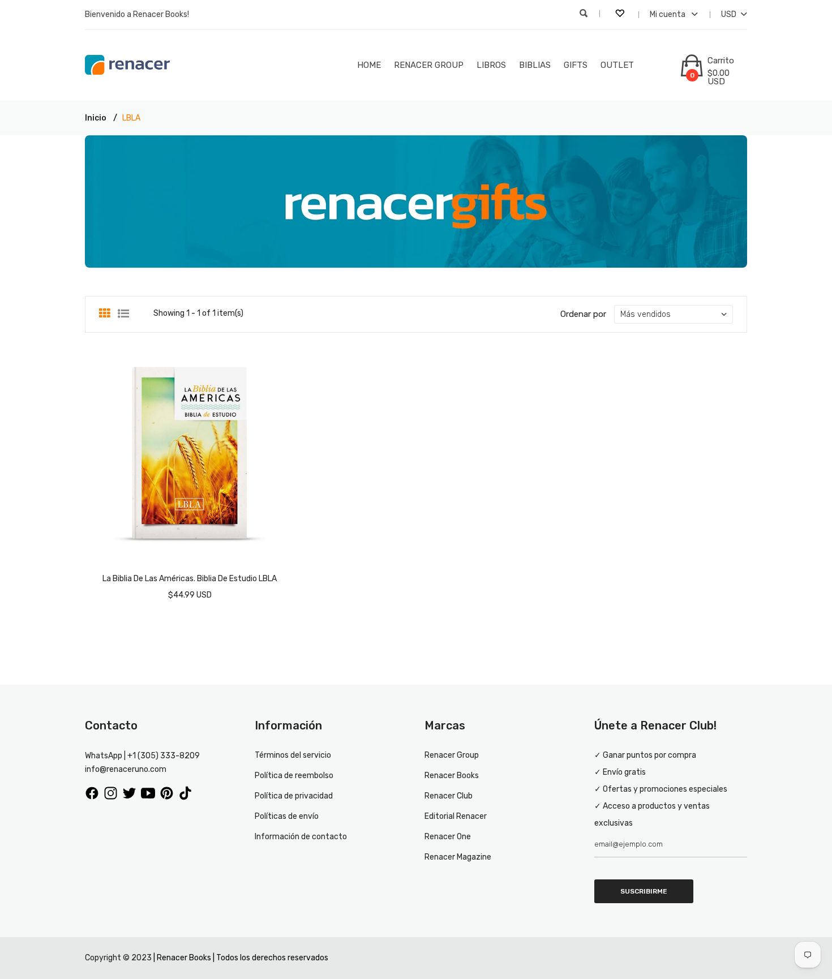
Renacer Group (429, 65)
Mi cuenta (668, 14)
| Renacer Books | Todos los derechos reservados (240, 958)
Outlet (617, 65)
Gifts (575, 65)
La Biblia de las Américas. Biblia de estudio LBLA (189, 578)
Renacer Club (448, 796)
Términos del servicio (293, 755)
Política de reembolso (294, 775)
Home (369, 65)
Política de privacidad (294, 796)
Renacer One (447, 836)
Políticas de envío (287, 816)
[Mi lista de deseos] (621, 14)
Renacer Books (451, 775)
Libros (491, 65)
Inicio (95, 118)
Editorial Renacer (455, 816)
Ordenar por (583, 314)
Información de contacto (301, 836)
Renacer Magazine (457, 857)
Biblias (535, 65)
